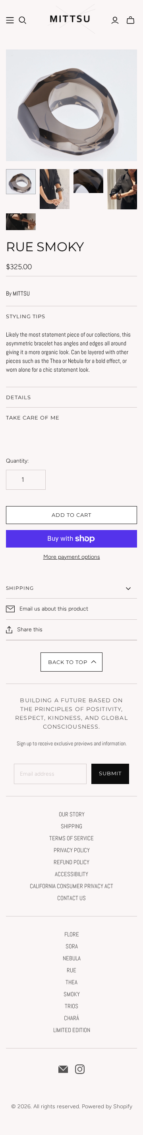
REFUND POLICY (71, 862)
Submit (110, 773)
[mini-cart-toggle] (130, 20)
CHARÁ (71, 1018)
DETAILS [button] (18, 397)
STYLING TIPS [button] (25, 316)
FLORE (71, 934)
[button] (72, 662)
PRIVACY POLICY (72, 850)
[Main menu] (10, 20)
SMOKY (72, 994)
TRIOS (71, 1006)
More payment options (71, 557)
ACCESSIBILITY (71, 874)
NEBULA (72, 958)
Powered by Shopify (107, 1106)
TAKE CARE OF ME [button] (33, 417)
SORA (72, 946)
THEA (71, 982)
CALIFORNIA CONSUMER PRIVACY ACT (71, 886)
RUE (71, 970)
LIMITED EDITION (71, 1030)
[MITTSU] (72, 21)
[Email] (63, 1069)
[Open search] (23, 20)
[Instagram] (80, 1069)
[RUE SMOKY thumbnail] (21, 182)
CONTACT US (71, 898)
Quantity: (17, 460)
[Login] (115, 20)
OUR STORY (72, 814)
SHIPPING (71, 826)
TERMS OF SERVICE (71, 838)
